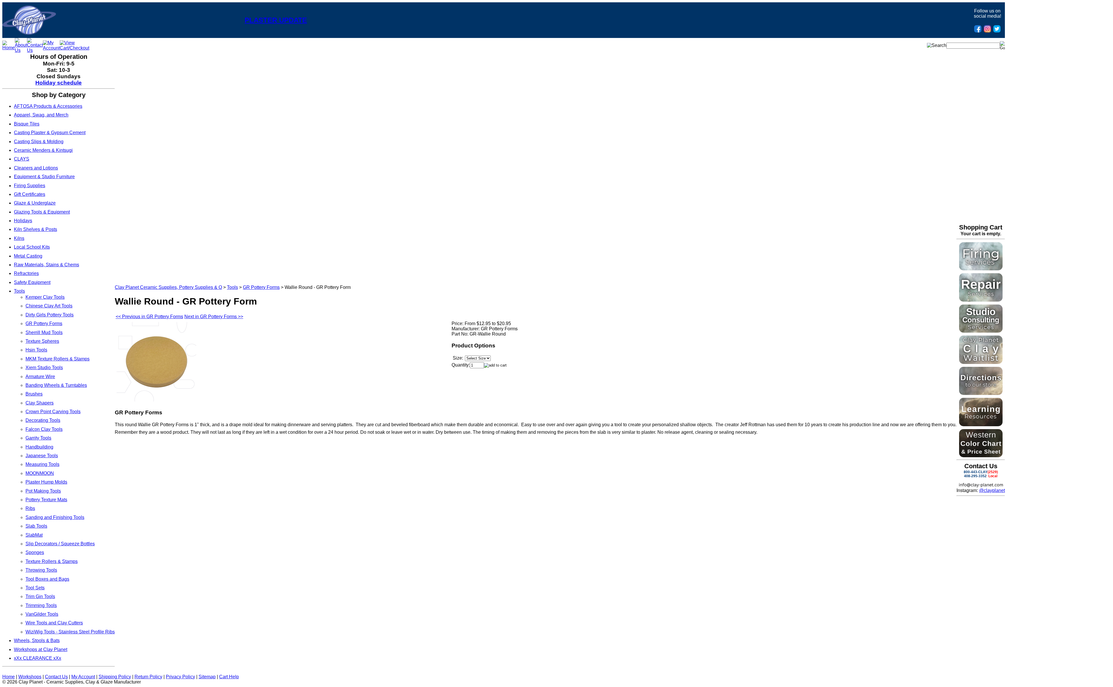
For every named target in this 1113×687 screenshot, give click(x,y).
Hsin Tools (36, 349)
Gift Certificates (29, 194)
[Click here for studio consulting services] (981, 331)
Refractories (26, 273)
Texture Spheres (42, 341)
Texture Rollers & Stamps (52, 561)
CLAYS (21, 158)
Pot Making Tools (43, 491)
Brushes (34, 393)
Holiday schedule (58, 83)
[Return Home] (29, 33)
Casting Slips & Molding (38, 141)
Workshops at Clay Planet (40, 649)
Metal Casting (28, 256)
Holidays (23, 220)
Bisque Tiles (26, 123)
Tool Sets (35, 587)
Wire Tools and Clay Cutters (54, 622)
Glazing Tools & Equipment (42, 211)
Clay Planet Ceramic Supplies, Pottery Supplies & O (168, 287)
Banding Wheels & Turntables (56, 385)
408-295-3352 (975, 476)
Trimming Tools (41, 605)
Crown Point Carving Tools (53, 411)
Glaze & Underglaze (35, 203)
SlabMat (34, 535)
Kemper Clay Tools (45, 297)
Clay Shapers (40, 402)
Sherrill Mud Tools (44, 332)
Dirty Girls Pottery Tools (50, 314)
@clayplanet (992, 490)
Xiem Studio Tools (44, 367)
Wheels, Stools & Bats (37, 640)
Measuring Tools (42, 464)
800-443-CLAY (975, 472)
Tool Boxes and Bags (47, 579)
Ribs (30, 508)
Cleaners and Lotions (36, 167)
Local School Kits (32, 247)
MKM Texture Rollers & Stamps (58, 358)
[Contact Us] (35, 50)
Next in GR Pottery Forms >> (213, 316)
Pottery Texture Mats (46, 499)
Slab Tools (36, 526)
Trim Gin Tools (40, 596)
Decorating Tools (43, 420)
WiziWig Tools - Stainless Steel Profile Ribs (70, 631)
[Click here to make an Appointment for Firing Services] (981, 268)
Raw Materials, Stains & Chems (46, 264)
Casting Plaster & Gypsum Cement (50, 132)
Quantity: (461, 364)
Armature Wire (40, 376)
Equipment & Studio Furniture (44, 176)
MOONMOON (40, 473)
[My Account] (51, 47)
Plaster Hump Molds (46, 482)
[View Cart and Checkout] (74, 47)
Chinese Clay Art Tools (49, 305)
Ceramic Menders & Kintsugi (43, 150)
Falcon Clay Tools (44, 429)
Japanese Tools (42, 455)
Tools (19, 291)
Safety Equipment (32, 282)
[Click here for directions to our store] (981, 393)
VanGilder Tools (42, 614)
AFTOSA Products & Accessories (48, 106)
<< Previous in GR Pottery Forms (149, 316)
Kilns (19, 238)
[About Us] (21, 50)
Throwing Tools (41, 570)
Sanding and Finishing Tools (55, 517)
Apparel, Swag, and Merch (41, 114)
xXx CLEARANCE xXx (37, 658)
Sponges (35, 552)
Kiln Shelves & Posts (35, 229)
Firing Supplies (29, 185)
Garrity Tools (38, 437)
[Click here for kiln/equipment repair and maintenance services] (981, 300)
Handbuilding (39, 446)
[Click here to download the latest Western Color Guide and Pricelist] (981, 455)
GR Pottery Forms (44, 323)
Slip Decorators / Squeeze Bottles (60, 543)
